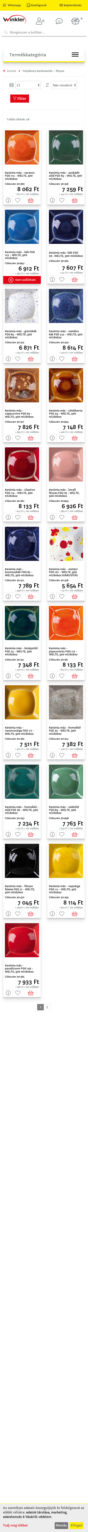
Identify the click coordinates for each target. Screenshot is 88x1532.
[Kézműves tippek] (59, 21)
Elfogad (76, 1525)
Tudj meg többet (15, 1525)
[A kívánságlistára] (17, 200)
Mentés (61, 1525)
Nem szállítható (25, 279)
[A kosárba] (31, 200)
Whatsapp (14, 5)
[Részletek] (8, 200)
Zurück (11, 71)
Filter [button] (21, 98)
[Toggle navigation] (75, 54)
